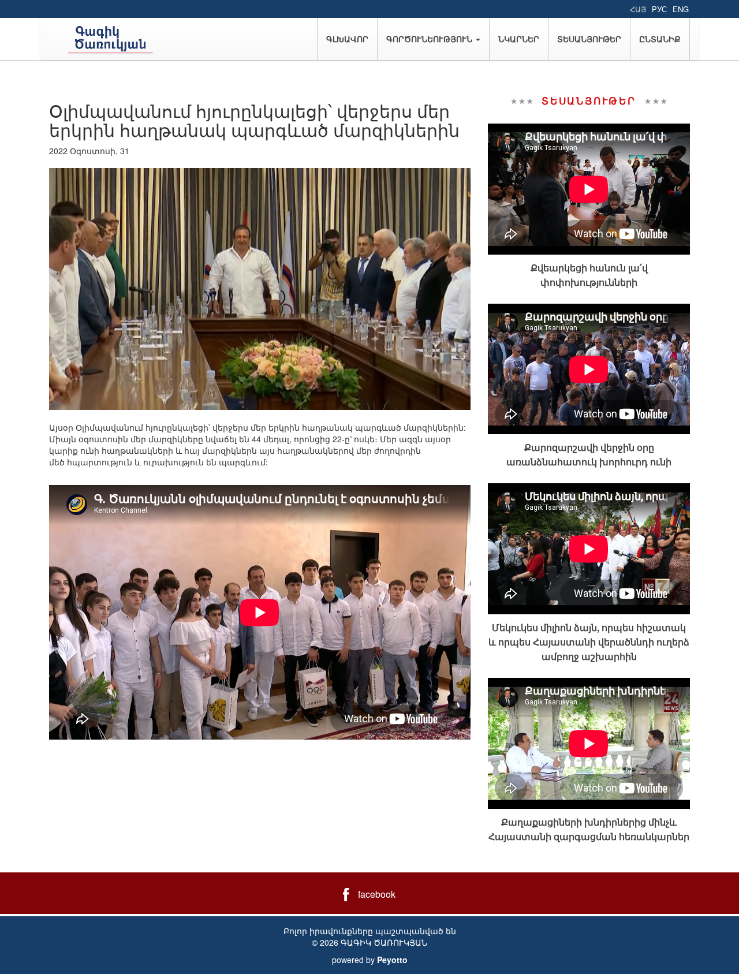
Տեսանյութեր (589, 38)
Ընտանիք (660, 38)
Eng (681, 8)
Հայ (638, 8)
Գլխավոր (347, 38)
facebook (376, 894)
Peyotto (392, 959)
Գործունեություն (430, 38)
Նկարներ (518, 38)
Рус (659, 8)
